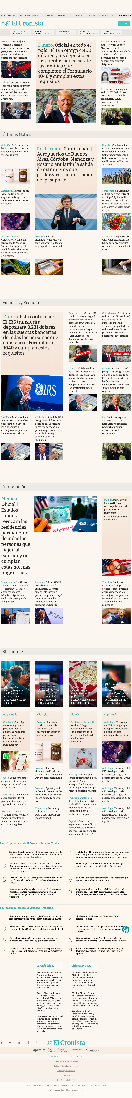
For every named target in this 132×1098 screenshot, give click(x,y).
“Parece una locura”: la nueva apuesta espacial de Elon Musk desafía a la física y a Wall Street (36, 927)
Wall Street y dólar (29, 16)
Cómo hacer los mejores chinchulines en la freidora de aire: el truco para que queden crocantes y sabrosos (101, 929)
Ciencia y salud (106, 16)
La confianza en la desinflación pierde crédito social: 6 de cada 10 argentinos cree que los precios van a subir (36, 951)
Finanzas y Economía (23, 302)
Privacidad (66, 1075)
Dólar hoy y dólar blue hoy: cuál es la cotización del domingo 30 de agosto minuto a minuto (102, 939)
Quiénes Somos (76, 1056)
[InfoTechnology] (77, 1050)
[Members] (92, 1050)
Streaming (79, 16)
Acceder (124, 23)
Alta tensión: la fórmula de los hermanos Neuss (97, 917)
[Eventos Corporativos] (63, 1050)
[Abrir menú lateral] (2, 23)
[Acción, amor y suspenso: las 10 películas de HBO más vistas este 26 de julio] (49, 684)
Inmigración (63, 16)
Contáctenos (55, 1056)
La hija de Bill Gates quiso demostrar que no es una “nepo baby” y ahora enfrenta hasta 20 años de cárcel (36, 880)
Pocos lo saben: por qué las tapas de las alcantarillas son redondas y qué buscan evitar (35, 939)
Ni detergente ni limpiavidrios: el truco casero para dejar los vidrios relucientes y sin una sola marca (36, 917)
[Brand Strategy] (51, 1050)
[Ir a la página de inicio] (24, 23)
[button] (125, 929)
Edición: (124, 16)
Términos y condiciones (66, 1071)
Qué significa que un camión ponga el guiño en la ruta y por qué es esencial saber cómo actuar (102, 864)
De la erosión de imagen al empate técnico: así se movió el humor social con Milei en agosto (99, 951)
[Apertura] (39, 1050)
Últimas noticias (8, 16)
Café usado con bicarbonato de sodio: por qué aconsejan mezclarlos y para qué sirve (102, 879)
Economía (48, 16)
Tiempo (91, 16)
